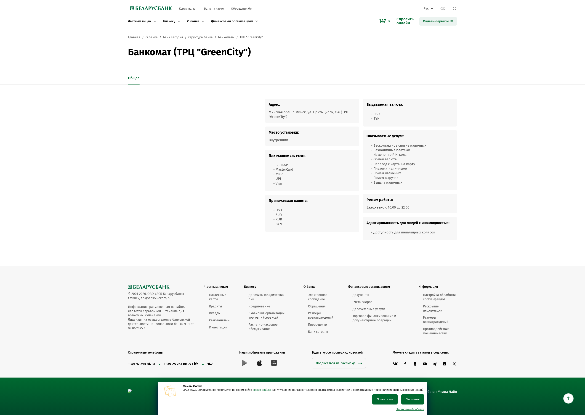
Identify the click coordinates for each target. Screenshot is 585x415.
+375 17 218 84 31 (141, 364)
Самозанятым (219, 320)
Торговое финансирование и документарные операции (374, 318)
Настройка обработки (410, 409)
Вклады (215, 313)
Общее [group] (134, 78)
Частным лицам (216, 287)
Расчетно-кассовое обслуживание (263, 327)
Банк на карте (214, 8)
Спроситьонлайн (405, 21)
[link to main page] (150, 8)
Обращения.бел (242, 8)
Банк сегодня (318, 332)
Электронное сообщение (317, 297)
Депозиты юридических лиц (266, 297)
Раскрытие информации (432, 308)
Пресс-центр (317, 325)
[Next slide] (149, 78)
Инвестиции (218, 327)
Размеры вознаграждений (320, 315)
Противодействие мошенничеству (436, 331)
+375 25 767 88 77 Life (181, 364)
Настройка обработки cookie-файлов (439, 297)
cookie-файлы (262, 389)
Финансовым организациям (369, 287)
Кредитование (259, 306)
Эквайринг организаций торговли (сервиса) (267, 315)
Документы (361, 295)
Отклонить (413, 399)
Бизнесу (250, 287)
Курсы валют (188, 8)
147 (210, 364)
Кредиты (215, 306)
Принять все (385, 399)
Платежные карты (217, 297)
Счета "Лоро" (362, 302)
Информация (428, 287)
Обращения (317, 306)
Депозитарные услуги (369, 309)
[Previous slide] (125, 78)
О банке (309, 287)
